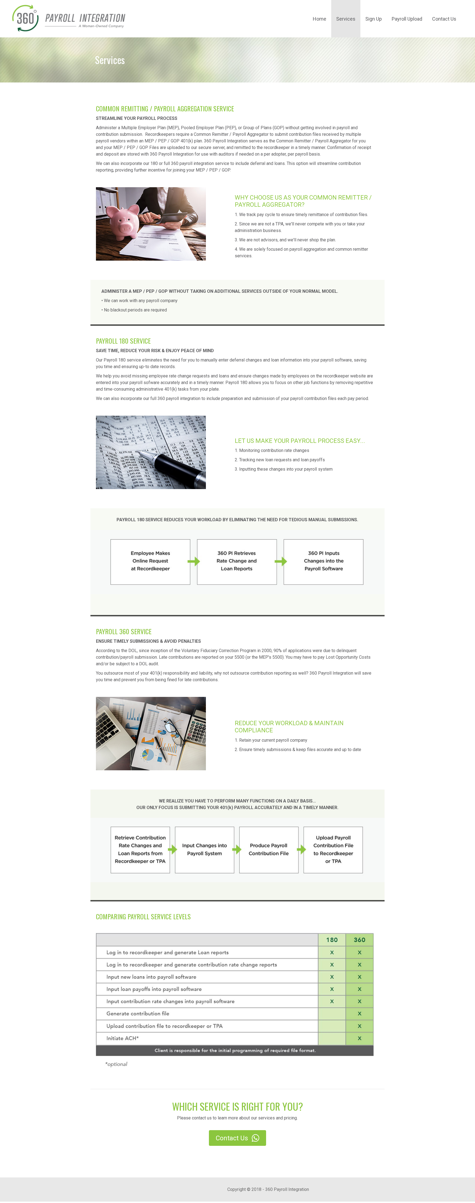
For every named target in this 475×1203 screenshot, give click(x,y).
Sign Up (373, 19)
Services (345, 19)
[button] (237, 1138)
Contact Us (444, 19)
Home (319, 19)
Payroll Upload (407, 19)
